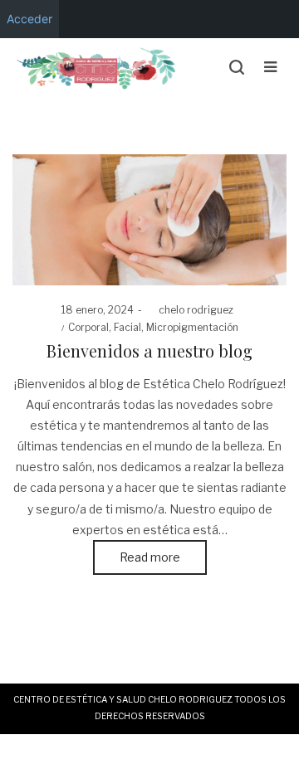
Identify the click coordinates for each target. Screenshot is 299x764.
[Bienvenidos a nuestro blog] (149, 219)
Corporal (88, 327)
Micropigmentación (192, 327)
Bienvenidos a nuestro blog (149, 350)
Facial (127, 327)
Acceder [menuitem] (29, 19)
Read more (150, 557)
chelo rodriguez (189, 310)
